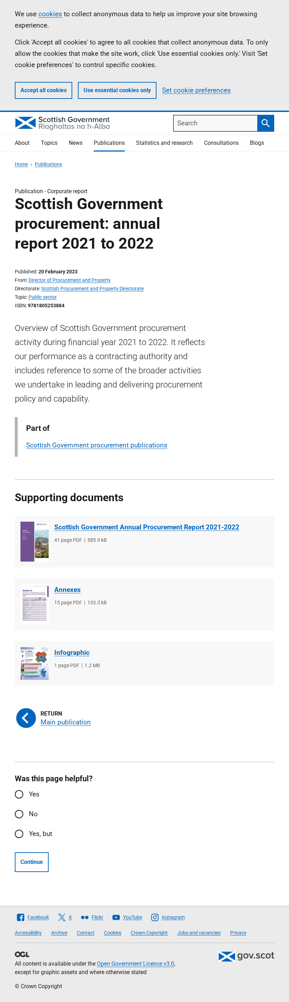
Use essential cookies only (117, 90)
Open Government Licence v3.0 (135, 963)
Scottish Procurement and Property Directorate (92, 288)
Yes (34, 794)
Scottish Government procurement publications (96, 445)
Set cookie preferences (196, 90)
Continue (31, 862)
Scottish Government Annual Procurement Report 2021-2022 (146, 527)
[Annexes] (34, 604)
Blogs (257, 143)
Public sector (43, 297)
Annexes (67, 590)
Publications (109, 143)
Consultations (221, 143)
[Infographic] (34, 663)
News (75, 143)
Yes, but (40, 834)
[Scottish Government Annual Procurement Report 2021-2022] (34, 542)
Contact (85, 933)
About (22, 143)
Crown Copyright (149, 933)
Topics (49, 143)
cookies (50, 14)
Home (21, 164)
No (33, 814)
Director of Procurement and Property (70, 280)
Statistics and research (164, 143)
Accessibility (28, 933)
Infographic (72, 652)
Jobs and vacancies (199, 933)
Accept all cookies (43, 90)
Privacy (238, 933)
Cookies (112, 933)
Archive (59, 933)
